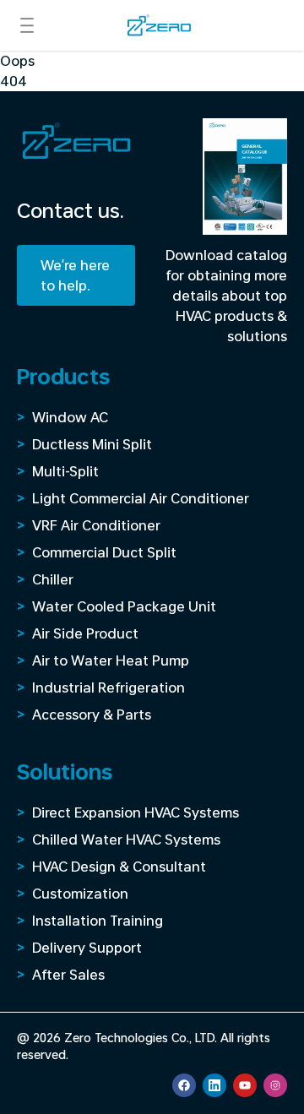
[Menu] (27, 25)
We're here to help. (75, 275)
